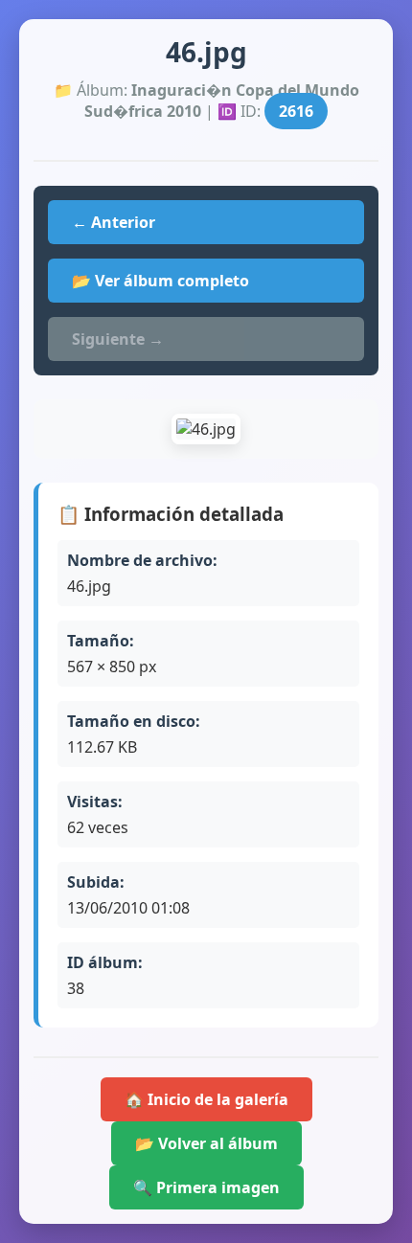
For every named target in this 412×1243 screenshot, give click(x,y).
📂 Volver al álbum (206, 1143)
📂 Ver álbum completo (160, 280)
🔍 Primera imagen (206, 1187)
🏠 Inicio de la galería (206, 1099)
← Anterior (113, 222)
